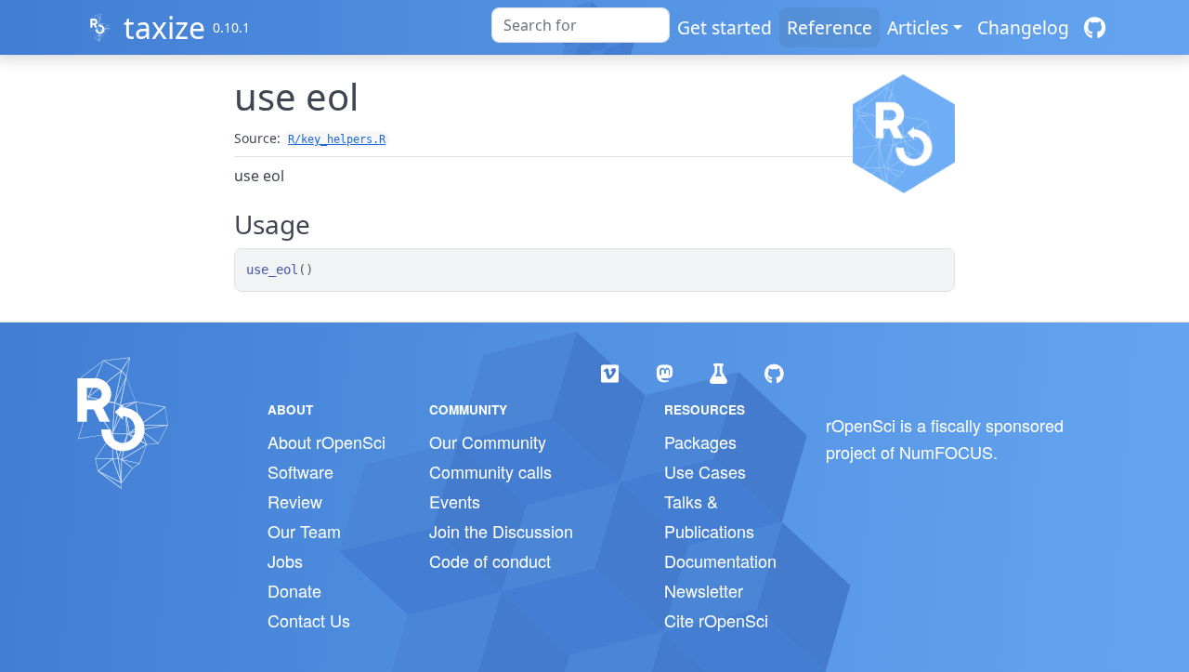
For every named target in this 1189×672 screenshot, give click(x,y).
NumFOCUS (946, 452)
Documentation (720, 560)
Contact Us (309, 620)
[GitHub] (1095, 27)
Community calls (490, 471)
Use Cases (705, 471)
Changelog (1023, 27)
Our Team (304, 531)
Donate (294, 590)
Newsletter (703, 590)
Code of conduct (490, 560)
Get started (724, 27)
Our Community (487, 441)
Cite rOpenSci (716, 620)
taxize (164, 27)
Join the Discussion (501, 531)
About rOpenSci (326, 441)
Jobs (285, 560)
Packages (700, 441)
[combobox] (580, 25)
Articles (917, 27)
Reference (829, 27)
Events (454, 501)
